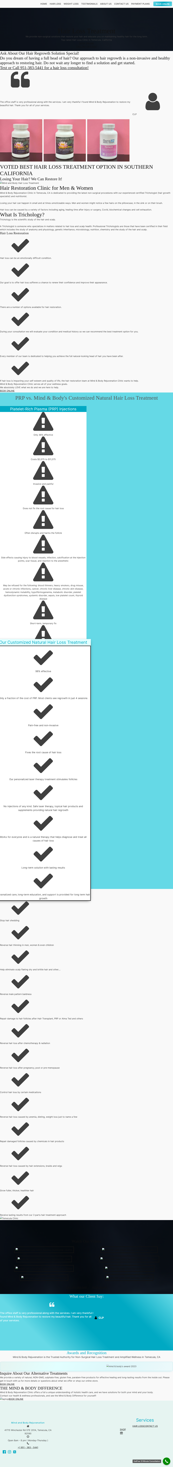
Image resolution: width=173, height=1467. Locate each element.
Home (43, 3)
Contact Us (121, 3)
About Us (106, 3)
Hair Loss (55, 3)
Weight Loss (71, 3)
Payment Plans (140, 3)
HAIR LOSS (138, 1426)
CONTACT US (151, 1426)
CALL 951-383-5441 (86, 46)
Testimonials (89, 3)
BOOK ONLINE (163, 4)
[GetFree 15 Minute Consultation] (166, 1461)
